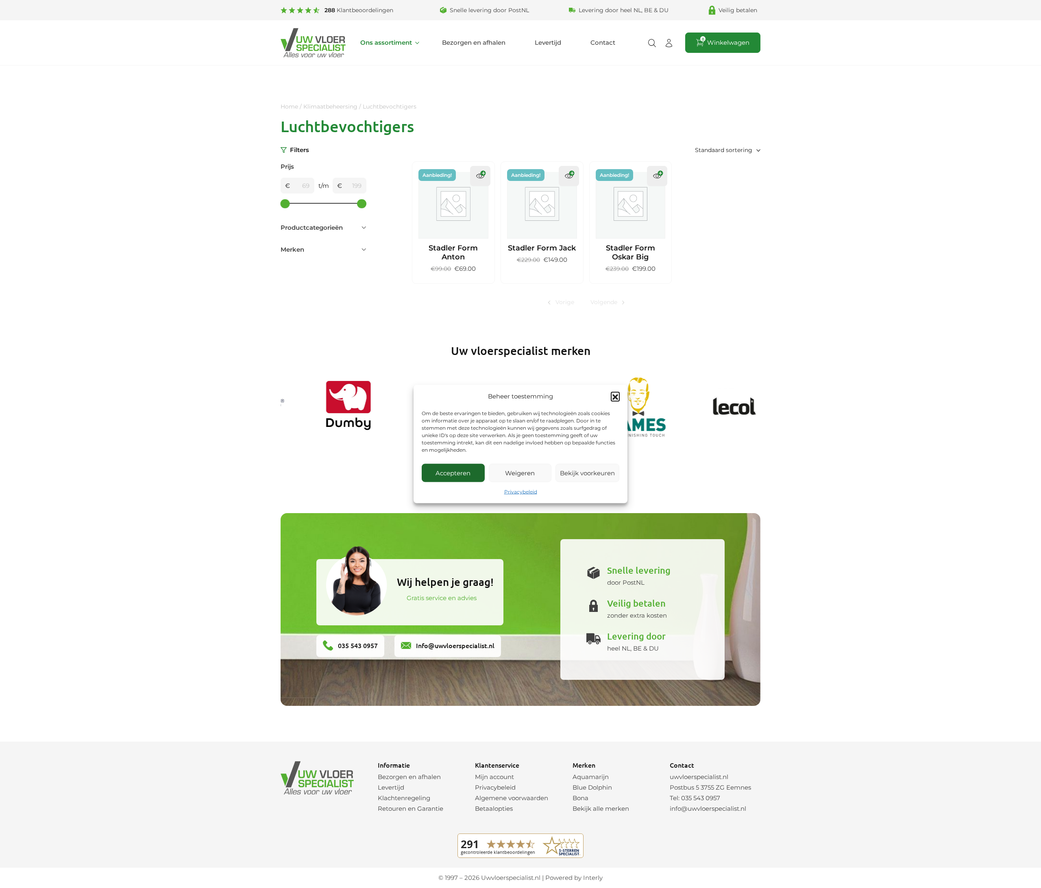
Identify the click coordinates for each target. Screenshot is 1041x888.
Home (289, 106)
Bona (580, 798)
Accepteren (453, 473)
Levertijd (548, 42)
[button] (615, 396)
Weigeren (520, 473)
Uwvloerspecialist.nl (510, 877)
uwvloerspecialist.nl (699, 777)
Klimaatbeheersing (330, 106)
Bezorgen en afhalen (473, 42)
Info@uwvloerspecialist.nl (454, 645)
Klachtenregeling (404, 798)
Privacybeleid (520, 492)
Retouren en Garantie (410, 808)
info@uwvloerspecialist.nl (708, 808)
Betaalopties (494, 808)
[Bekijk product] (480, 176)
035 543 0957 (357, 645)
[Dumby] (333, 407)
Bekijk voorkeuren (587, 473)
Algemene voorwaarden (511, 798)
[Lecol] (717, 407)
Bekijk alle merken (601, 808)
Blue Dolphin (592, 787)
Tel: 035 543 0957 (695, 798)
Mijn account (494, 777)
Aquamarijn (591, 777)
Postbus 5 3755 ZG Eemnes (710, 787)
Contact (602, 42)
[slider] (285, 203)
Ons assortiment (386, 42)
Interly (593, 877)
